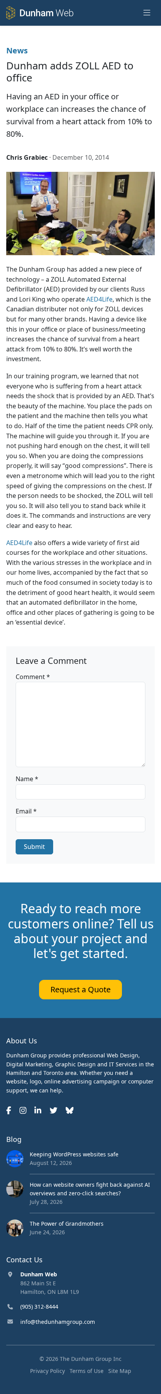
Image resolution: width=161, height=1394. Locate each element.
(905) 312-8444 (39, 1306)
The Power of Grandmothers (67, 1223)
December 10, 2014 (80, 157)
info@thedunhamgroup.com (57, 1321)
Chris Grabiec (27, 157)
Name (27, 779)
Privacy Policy (47, 1371)
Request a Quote (80, 989)
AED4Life (99, 299)
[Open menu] (147, 13)
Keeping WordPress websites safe (74, 1154)
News (17, 50)
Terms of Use (87, 1371)
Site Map (119, 1371)
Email (26, 811)
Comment (33, 676)
